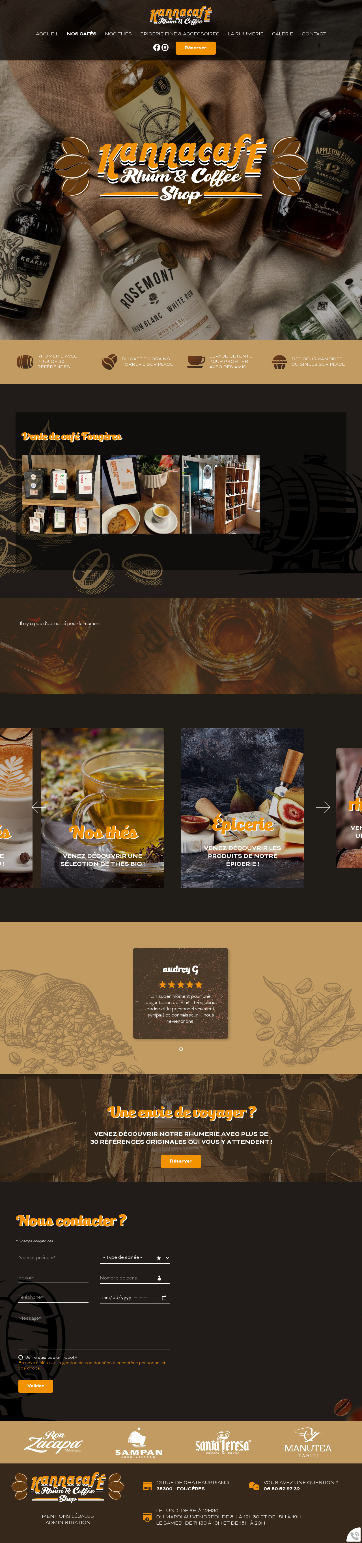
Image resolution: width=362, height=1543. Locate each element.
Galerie (282, 34)
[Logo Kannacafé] (181, 16)
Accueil (47, 34)
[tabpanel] (103, 808)
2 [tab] (181, 892)
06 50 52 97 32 (282, 1489)
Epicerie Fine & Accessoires (179, 34)
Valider (35, 1386)
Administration (68, 1523)
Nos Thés (118, 34)
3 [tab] (189, 892)
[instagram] (165, 50)
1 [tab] (172, 892)
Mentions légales (68, 1517)
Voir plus (180, 1018)
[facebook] (157, 50)
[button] (181, 1049)
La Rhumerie (246, 34)
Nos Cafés (81, 34)
